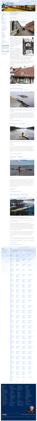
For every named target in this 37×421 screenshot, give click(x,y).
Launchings (3, 254)
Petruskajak (5, 255)
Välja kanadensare (5, 392)
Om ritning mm (4, 397)
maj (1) (23, 260)
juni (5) (23, 280)
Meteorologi (12, 391)
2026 (11, 253)
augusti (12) (12, 342)
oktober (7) (24, 371)
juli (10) (17, 301)
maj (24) (29, 352)
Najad (19, 218)
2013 (11, 319)
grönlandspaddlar (6, 272)
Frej (2, 250)
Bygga (3, 17)
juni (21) (23, 342)
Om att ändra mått (5, 399)
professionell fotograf (17, 112)
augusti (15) (12, 347)
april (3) (11, 297)
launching (6, 254)
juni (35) (23, 352)
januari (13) (30, 348)
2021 (11, 278)
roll (4, 258)
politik (3, 269)
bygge (6, 250)
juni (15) (23, 337)
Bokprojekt (27, 389)
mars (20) (17, 363)
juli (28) (17, 357)
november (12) (18, 330)
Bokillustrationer (28, 394)
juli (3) (17, 254)
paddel (7, 268)
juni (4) (23, 275)
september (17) (30, 356)
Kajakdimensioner (5, 390)
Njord (4, 250)
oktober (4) (24, 279)
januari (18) (30, 353)
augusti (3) (11, 254)
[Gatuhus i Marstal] (22, 83)
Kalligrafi (26, 397)
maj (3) (29, 311)
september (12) (30, 335)
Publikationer (4, 36)
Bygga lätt (3, 400)
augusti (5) (11, 280)
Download (4, 404)
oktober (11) (24, 366)
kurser (5, 256)
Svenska (32, 0)
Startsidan (3, 15)
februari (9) (24, 333)
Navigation (12, 390)
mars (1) (11, 261)
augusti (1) (11, 381)
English (35, 0)
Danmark (17, 19)
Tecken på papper (29, 404)
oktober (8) (24, 320)
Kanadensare (4, 34)
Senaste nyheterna (4, 28)
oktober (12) (24, 346)
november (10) (18, 341)
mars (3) (17, 292)
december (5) (12, 300)
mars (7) (17, 322)
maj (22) (29, 342)
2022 (11, 273)
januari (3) (29, 292)
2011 (11, 329)
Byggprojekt (4, 395)
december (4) (12, 351)
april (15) (11, 358)
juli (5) (17, 347)
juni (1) (23, 254)
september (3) (24, 259)
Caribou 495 (5, 267)
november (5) (12, 264)
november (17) (18, 371)
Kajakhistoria (12, 394)
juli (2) (17, 270)
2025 (11, 257)
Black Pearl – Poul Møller (16, 156)
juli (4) (11, 265)
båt (2, 270)
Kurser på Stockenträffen (4, 23)
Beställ (3, 37)
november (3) (18, 300)
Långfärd (11, 389)
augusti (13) (12, 337)
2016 (11, 304)
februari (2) (18, 261)
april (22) (11, 363)
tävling (6, 260)
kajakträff (3, 252)
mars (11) (17, 333)
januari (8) (29, 343)
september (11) (30, 284)
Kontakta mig (4, 41)
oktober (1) (18, 264)
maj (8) (29, 285)
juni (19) (23, 357)
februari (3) (24, 292)
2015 (11, 309)
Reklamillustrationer (29, 395)
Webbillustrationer (29, 396)
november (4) (18, 284)
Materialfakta (4, 402)
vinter (2, 272)
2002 (11, 375)
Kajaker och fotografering (16, 88)
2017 (11, 298)
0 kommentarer (25, 19)
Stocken (4, 270)
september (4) (30, 289)
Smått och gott (28, 400)
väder (6, 270)
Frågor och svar (4, 21)
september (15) (30, 361)
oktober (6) (24, 330)
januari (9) (29, 338)
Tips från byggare (5, 401)
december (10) (12, 371)
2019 (11, 288)
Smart (8, 257)
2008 (11, 345)
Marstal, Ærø (13, 17)
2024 (11, 263)
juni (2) (17, 260)
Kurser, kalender (4, 18)
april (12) (11, 353)
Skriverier (11, 401)
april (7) (11, 322)
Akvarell (27, 399)
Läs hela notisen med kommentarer (15, 85)
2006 (11, 355)
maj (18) (29, 347)
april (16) (11, 348)
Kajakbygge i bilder (6, 48)
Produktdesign (28, 392)
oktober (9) (24, 356)
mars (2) (11, 276)
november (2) (18, 259)
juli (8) (17, 285)
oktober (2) (24, 274)
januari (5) (29, 333)
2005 (11, 360)
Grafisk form (28, 390)
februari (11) (24, 338)
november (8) (18, 366)
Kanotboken (28, 403)
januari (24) (30, 363)
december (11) (12, 341)
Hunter (3, 256)
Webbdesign (28, 391)
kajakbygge (3, 263)
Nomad (6, 263)
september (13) (30, 346)
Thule (5, 259)
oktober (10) (24, 361)
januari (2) (11, 271)
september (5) (30, 320)
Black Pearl (18, 158)
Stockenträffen (6, 269)
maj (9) (29, 326)
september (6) (30, 279)
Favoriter (3, 30)
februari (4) (24, 297)
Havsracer (6, 258)
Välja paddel (4, 393)
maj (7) (29, 296)
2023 (11, 268)
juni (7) (23, 316)
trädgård (7, 271)
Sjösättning (22, 158)
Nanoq (25, 114)
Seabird (5, 271)
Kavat (6, 252)
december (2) (12, 269)
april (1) (29, 260)
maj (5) (29, 270)
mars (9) (17, 358)
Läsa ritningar (4, 398)
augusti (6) (11, 270)
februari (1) (11, 256)
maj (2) (29, 254)
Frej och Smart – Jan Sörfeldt (17, 123)
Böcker (26, 402)
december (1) (12, 259)
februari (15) (24, 353)
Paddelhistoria (12, 397)
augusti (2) (30, 259)
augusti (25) (12, 357)
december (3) (12, 284)
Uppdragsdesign (12, 402)
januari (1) (17, 256)
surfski (3, 265)
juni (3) (23, 306)
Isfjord (6, 253)
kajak (7, 261)
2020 (11, 283)
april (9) (11, 333)
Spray (5, 261)
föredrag (3, 261)
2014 (11, 314)
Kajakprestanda (4, 391)
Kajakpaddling (12, 387)
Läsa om (3, 20)
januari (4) (11, 266)
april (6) (11, 286)
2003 (11, 370)
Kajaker (3, 33)
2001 (11, 379)
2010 (11, 334)
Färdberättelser (12, 398)
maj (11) (29, 337)
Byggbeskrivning (4, 403)
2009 (11, 339)
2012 (11, 324)
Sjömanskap (12, 392)
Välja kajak (4, 389)
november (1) (18, 269)
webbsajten (5, 265)
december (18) (12, 361)
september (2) (24, 264)
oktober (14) (24, 341)
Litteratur (11, 399)
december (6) (12, 335)
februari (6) (24, 348)
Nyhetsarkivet (4, 29)
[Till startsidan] (9, 4)
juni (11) (23, 347)
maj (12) (29, 331)
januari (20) (30, 358)
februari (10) (24, 363)
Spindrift (6, 264)
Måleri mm (27, 398)
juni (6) (23, 285)
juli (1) (17, 275)
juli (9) (17, 296)
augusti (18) (12, 367)
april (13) (11, 343)
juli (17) (17, 352)
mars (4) (17, 286)
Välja (2, 16)
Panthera (3, 257)
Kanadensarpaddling (13, 388)
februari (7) (24, 368)
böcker (7, 256)
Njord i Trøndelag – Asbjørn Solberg (19, 194)
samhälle (3, 264)
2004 (11, 365)
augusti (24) (12, 362)
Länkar (11, 400)
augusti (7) (11, 285)
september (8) (30, 351)
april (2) (11, 281)
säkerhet (3, 259)
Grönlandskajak (4, 266)
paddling (3, 253)
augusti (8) (11, 331)
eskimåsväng (4, 268)
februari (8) (24, 343)
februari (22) (24, 358)
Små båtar (3, 35)
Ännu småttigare (28, 401)
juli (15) (17, 367)
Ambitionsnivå (4, 396)
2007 (11, 350)
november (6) (18, 335)
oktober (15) (24, 351)
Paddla (3, 19)
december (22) (12, 356)
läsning (21, 19)
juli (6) (17, 280)
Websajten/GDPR (4, 53)
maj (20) (29, 357)
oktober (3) (24, 269)
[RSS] (33, 414)
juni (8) (23, 321)
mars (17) (17, 353)
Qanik (3, 271)
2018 (11, 293)
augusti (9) (11, 326)
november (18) (18, 356)
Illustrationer (27, 393)
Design (26, 388)
